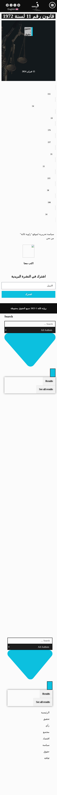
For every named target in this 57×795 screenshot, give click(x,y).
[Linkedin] (7, 5)
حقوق (28, 34)
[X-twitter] (14, 5)
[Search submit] (52, 373)
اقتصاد (46, 738)
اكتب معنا (28, 263)
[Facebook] (18, 5)
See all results (43, 702)
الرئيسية (45, 712)
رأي (47, 725)
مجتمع (46, 732)
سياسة (46, 745)
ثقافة (46, 758)
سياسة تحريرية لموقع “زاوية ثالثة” (37, 234)
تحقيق (28, 28)
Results (49, 381)
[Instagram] (11, 5)
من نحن (50, 238)
